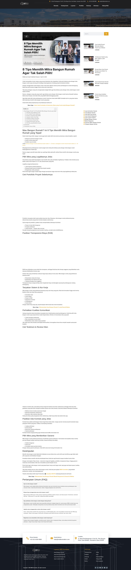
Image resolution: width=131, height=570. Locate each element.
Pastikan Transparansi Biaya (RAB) (33, 115)
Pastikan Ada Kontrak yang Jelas (33, 121)
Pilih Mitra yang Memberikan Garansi (33, 123)
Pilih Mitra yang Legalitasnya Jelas (33, 112)
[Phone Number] (27, 538)
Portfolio (81, 5)
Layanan (73, 5)
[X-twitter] (98, 568)
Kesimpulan (26, 124)
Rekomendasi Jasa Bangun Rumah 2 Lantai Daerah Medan (54, 307)
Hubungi (88, 5)
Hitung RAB (105, 5)
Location (80, 536)
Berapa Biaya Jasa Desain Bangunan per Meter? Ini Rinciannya (101, 71)
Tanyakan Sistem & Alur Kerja (32, 117)
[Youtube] (100, 568)
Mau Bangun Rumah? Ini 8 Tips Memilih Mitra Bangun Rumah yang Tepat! (40, 111)
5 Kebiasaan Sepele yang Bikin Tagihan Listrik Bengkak (101, 58)
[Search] (106, 33)
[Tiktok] (107, 568)
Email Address (57, 537)
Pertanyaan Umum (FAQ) (29, 126)
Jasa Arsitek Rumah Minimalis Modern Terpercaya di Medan (100, 46)
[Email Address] (52, 538)
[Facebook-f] (96, 568)
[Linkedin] (105, 568)
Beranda (56, 5)
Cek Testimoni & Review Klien (32, 120)
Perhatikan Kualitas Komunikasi (32, 118)
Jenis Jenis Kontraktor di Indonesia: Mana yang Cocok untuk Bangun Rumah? (54, 105)
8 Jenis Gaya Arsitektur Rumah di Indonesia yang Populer (101, 96)
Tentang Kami (64, 5)
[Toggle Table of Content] (54, 109)
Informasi (96, 5)
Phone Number (34, 537)
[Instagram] (102, 568)
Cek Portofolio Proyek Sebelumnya (33, 114)
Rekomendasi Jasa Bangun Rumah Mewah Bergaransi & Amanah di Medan (54, 476)
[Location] (76, 538)
